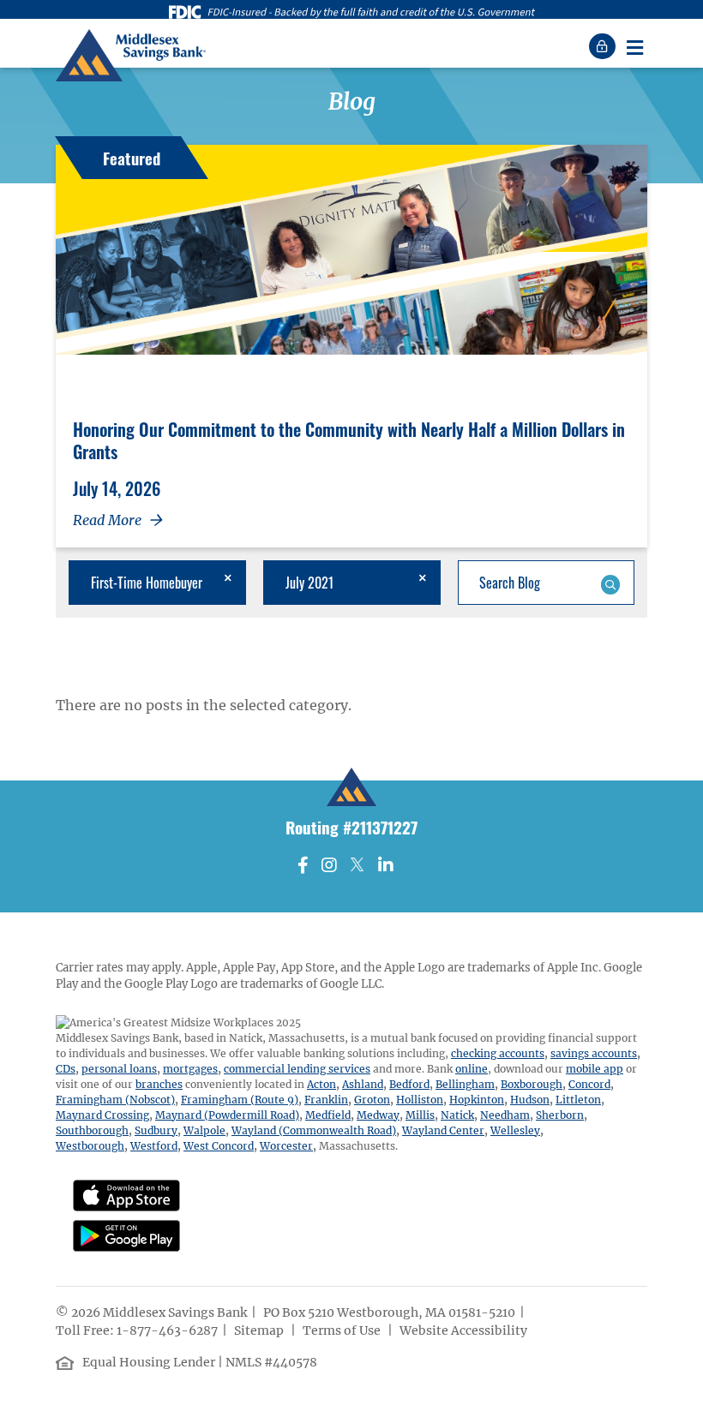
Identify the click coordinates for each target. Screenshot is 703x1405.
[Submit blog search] (610, 582)
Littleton (578, 1099)
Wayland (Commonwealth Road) (313, 1130)
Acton (321, 1084)
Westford (153, 1145)
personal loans (119, 1068)
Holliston (419, 1099)
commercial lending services (297, 1068)
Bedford (409, 1084)
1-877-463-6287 (167, 1330)
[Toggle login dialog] (604, 46)
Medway (378, 1115)
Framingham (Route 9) (239, 1099)
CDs (65, 1068)
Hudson (530, 1099)
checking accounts (497, 1053)
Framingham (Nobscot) (115, 1099)
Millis (420, 1115)
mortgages (190, 1068)
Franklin (326, 1099)
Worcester (286, 1145)
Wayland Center (443, 1130)
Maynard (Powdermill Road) (227, 1115)
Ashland (362, 1084)
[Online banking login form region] (604, 46)
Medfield (328, 1115)
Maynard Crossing (102, 1115)
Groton (372, 1099)
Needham (505, 1115)
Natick (457, 1115)
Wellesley (515, 1130)
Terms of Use (343, 1330)
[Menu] (634, 46)
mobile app (594, 1068)
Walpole (204, 1130)
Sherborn (560, 1115)
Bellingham (465, 1084)
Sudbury (156, 1130)
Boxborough (531, 1084)
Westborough (90, 1145)
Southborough (92, 1130)
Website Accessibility (465, 1330)
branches (159, 1084)
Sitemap (260, 1330)
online (471, 1068)
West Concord (218, 1145)
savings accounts (593, 1053)
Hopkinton (476, 1099)
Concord (589, 1084)
